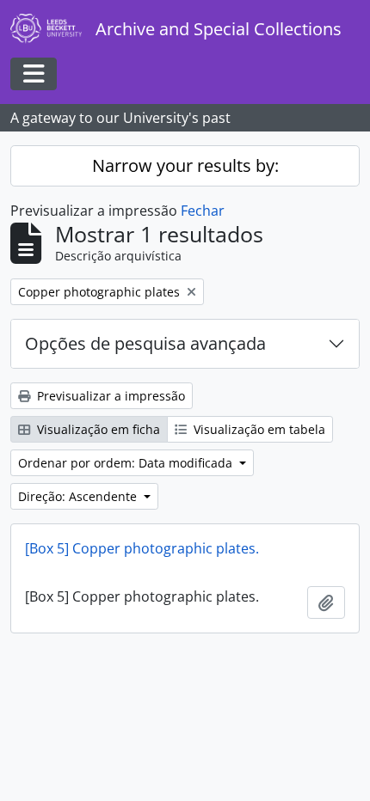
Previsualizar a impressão (109, 396)
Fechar (203, 210)
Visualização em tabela (257, 429)
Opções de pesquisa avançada (145, 343)
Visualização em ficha (97, 429)
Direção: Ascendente (79, 496)
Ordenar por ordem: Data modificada (127, 463)
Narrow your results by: (185, 165)
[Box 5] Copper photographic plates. (142, 548)
